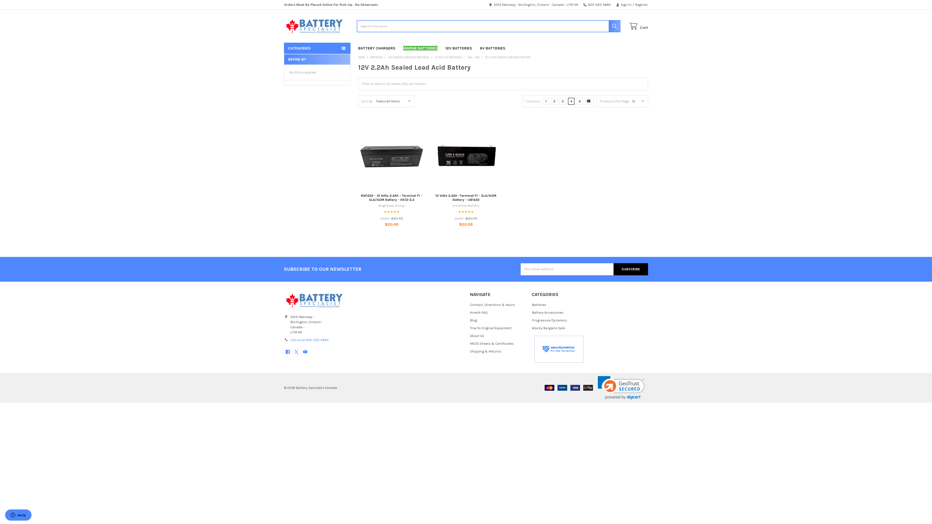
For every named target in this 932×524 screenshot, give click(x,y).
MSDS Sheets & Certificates (492, 344)
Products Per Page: (614, 101)
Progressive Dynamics (549, 320)
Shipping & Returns (485, 351)
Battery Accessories (548, 313)
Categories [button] (299, 48)
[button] (621, 388)
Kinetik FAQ (479, 313)
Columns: (533, 101)
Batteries (539, 305)
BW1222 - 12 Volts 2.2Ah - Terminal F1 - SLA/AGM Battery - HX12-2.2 (391, 198)
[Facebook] (287, 352)
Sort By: (367, 101)
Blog (473, 320)
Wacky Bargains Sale (548, 328)
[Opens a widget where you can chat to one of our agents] (18, 515)
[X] (296, 352)
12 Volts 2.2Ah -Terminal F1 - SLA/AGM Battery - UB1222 (465, 198)
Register (641, 5)
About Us (477, 336)
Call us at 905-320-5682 (309, 340)
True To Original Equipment (491, 328)
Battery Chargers (376, 48)
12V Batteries (458, 48)
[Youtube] (305, 352)
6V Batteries (492, 48)
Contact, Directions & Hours (492, 305)
